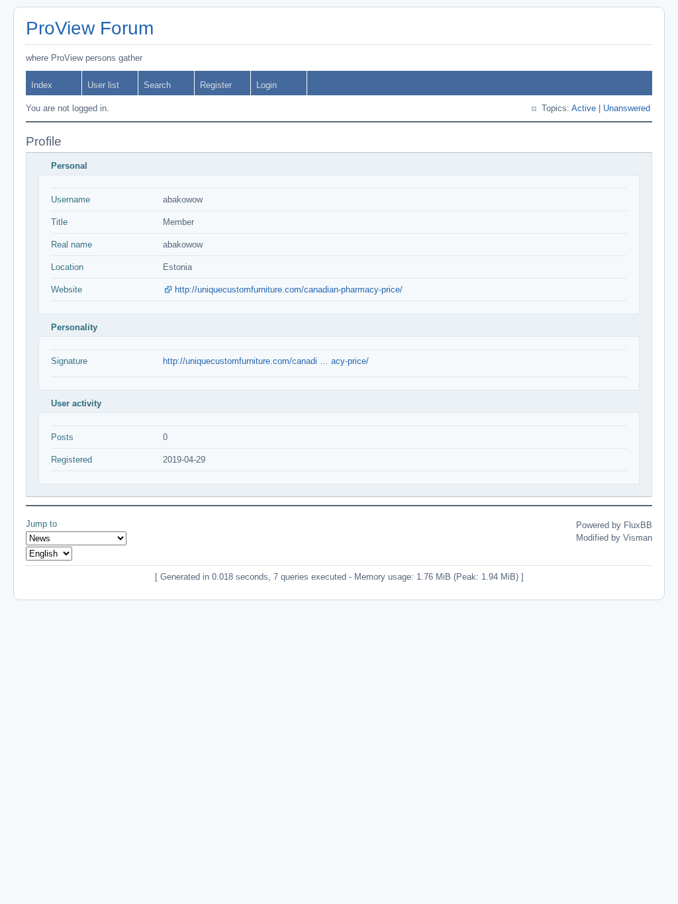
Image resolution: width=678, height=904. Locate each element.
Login (266, 85)
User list (103, 85)
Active (583, 108)
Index (41, 85)
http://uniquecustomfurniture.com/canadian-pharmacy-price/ (289, 289)
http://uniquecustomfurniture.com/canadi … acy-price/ (266, 361)
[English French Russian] (49, 554)
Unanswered (626, 108)
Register (216, 85)
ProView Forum (90, 28)
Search (157, 85)
